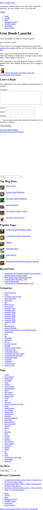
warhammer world (10, 358)
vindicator (7, 461)
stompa (6, 447)
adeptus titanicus (10, 293)
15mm (6, 375)
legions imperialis (10, 328)
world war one (9, 363)
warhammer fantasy (11, 352)
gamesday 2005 (9, 314)
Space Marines (11, 255)
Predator (9, 242)
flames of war (9, 304)
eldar (6, 400)
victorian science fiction (12, 348)
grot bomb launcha (14, 75)
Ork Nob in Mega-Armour (15, 218)
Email (2, 112)
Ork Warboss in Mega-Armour (16, 211)
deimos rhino (8, 396)
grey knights (8, 410)
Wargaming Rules (12, 249)
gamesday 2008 (9, 320)
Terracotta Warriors (17, 490)
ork (33, 73)
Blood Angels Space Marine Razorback (18, 277)
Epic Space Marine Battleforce (16, 199)
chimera (7, 385)
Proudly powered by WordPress (27, 509)
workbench (4, 75)
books (6, 295)
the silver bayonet (10, 344)
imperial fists (8, 412)
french (6, 406)
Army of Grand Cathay (15, 482)
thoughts (7, 346)
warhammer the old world (13, 356)
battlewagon (8, 379)
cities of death (9, 386)
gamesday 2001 (9, 308)
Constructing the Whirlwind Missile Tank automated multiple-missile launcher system (22, 274)
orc (5, 430)
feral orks (7, 402)
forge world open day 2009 (13, 404)
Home (6, 16)
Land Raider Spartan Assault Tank (18, 236)
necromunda (8, 332)
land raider (8, 420)
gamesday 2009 (9, 322)
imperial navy (9, 414)
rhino (6, 434)
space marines (9, 444)
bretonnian (8, 381)
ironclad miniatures (11, 418)
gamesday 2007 (9, 318)
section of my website (7, 48)
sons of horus (9, 442)
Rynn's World (10, 186)
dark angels (8, 392)
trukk (6, 455)
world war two (9, 365)
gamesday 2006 (9, 316)
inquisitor (7, 416)
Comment (4, 90)
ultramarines (8, 459)
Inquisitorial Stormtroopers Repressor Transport (22, 261)
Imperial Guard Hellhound (15, 192)
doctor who (8, 300)
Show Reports (9, 28)
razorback (7, 432)
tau (5, 451)
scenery (7, 438)
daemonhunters (9, 388)
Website (3, 116)
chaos (6, 383)
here (1, 50)
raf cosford (8, 338)
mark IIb (7, 426)
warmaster (8, 359)
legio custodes (9, 422)
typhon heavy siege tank (12, 457)
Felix (7, 73)
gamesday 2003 (9, 310)
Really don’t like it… (14, 486)
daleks (6, 390)
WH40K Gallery (10, 24)
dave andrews (9, 394)
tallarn (6, 449)
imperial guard (9, 326)
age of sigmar (9, 377)
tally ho (7, 342)
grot (5, 324)
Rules (6, 20)
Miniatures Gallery (10, 22)
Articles (7, 18)
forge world (26, 73)
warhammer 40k (10, 350)
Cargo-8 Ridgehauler (11, 281)
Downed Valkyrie (12, 205)
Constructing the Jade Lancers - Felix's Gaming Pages (23, 480)
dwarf (6, 398)
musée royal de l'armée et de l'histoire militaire (20, 330)
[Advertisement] (21, 154)
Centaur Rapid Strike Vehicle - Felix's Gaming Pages (22, 484)
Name (3, 108)
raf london (8, 340)
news (6, 334)
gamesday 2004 (9, 312)
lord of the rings (9, 424)
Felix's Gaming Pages (7, 3)
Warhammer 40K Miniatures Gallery (18, 230)
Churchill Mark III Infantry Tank (15, 279)
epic (5, 302)
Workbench (8, 26)
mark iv (7, 428)
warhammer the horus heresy (14, 354)
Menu (2, 12)
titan (5, 453)
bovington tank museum (12, 297)
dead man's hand (10, 298)
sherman (7, 440)
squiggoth (7, 445)
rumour (6, 436)
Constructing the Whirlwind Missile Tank (18, 283)
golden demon (9, 408)
